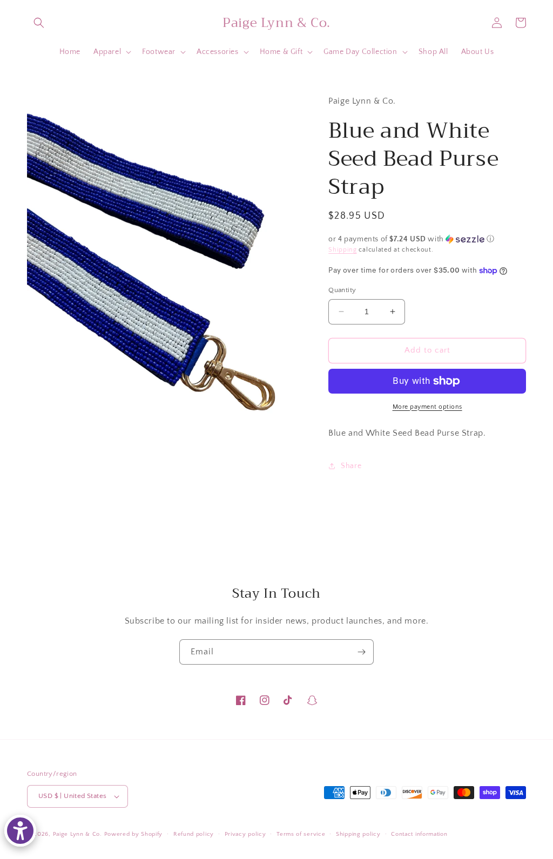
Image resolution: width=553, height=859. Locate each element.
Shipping (342, 249)
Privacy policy (245, 834)
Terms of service (300, 834)
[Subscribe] (361, 652)
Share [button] (351, 466)
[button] (39, 23)
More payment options (427, 406)
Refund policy (193, 834)
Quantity (342, 290)
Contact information (419, 834)
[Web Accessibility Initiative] (20, 830)
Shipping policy (358, 834)
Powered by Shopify (133, 834)
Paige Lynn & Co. (77, 834)
